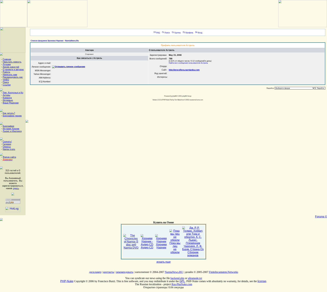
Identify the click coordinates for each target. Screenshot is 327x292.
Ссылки (7, 85)
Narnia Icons (9, 149)
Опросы (7, 146)
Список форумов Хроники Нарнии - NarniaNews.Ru (55, 41)
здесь (16, 188)
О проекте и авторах (13, 69)
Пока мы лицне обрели (174, 248)
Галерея (7, 144)
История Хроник (11, 128)
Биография (8, 126)
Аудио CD (147, 247)
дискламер (95, 272)
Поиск (6, 82)
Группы (177, 33)
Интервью (8, 100)
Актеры (6, 95)
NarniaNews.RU (174, 272)
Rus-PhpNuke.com (182, 284)
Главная (7, 59)
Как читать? (9, 113)
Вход (200, 33)
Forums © (321, 216)
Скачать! (7, 141)
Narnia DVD (131, 247)
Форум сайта (9, 157)
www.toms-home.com (196, 100)
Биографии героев (12, 115)
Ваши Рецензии (11, 103)
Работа (6, 72)
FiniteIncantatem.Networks (223, 272)
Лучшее (7, 64)
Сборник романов (192, 254)
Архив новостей (11, 67)
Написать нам (10, 74)
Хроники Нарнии (161, 246)
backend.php (177, 278)
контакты (108, 272)
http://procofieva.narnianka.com (184, 70)
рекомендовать (124, 272)
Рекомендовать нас (13, 77)
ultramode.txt (195, 278)
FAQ (158, 33)
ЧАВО (6, 79)
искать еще (164, 261)
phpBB (174, 96)
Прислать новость (12, 62)
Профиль (189, 33)
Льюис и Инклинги (12, 131)
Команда (7, 97)
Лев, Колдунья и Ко (13, 92)
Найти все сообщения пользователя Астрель (188, 63)
